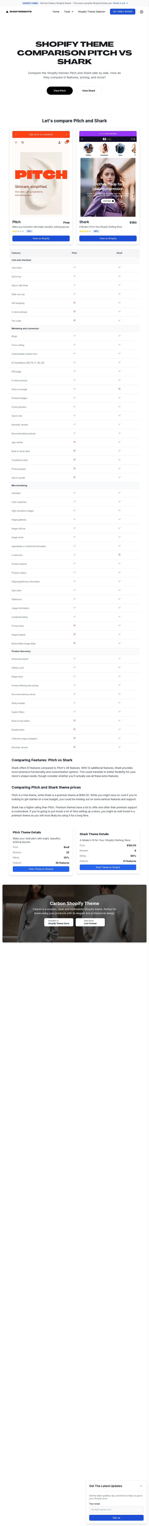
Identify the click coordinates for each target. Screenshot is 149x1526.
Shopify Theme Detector (91, 11)
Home (56, 11)
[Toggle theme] (141, 11)
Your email (94, 1504)
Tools (67, 11)
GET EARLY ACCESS (122, 11)
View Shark (88, 90)
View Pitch (60, 90)
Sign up (116, 1517)
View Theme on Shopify (41, 869)
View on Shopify (41, 238)
